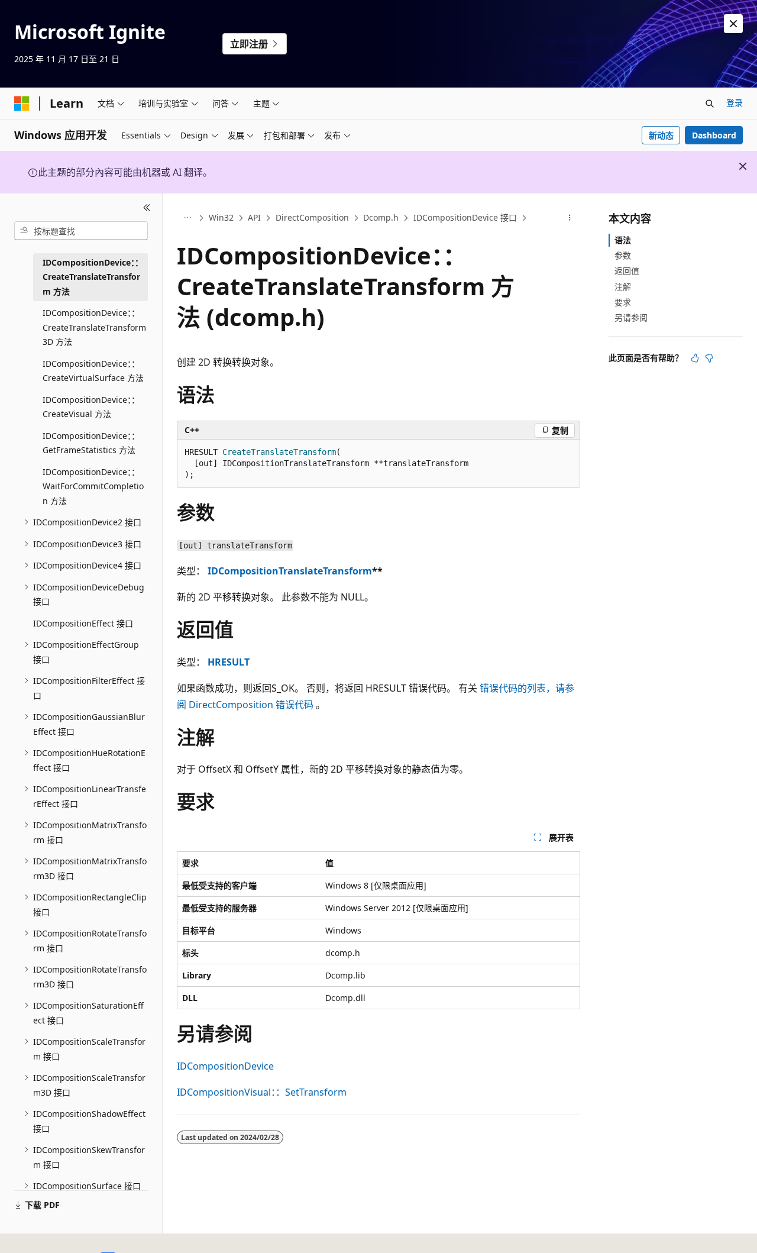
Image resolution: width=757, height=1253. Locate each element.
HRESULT (229, 662)
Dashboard (714, 135)
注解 (622, 286)
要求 (622, 302)
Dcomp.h (381, 217)
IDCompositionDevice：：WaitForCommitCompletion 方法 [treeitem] (93, 486)
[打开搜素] (710, 103)
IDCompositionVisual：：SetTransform (262, 1092)
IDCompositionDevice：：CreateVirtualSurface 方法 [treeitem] (93, 371)
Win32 (221, 217)
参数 (622, 255)
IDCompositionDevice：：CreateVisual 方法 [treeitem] (91, 407)
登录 (734, 102)
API (254, 217)
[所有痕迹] (187, 218)
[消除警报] (733, 23)
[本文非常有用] (695, 358)
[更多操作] (569, 218)
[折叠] (147, 207)
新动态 (661, 135)
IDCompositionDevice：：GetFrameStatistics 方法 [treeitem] (91, 443)
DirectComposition (312, 217)
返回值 (626, 270)
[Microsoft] (22, 103)
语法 (622, 240)
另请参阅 (631, 317)
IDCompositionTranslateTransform (290, 570)
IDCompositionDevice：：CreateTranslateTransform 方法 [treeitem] (93, 277)
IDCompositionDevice (225, 1066)
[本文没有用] (709, 358)
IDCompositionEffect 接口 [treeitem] (83, 623)
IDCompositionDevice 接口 (465, 217)
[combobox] (81, 230)
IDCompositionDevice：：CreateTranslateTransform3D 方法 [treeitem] (94, 327)
